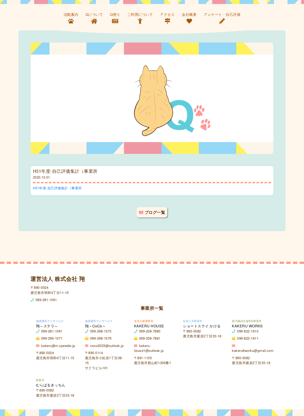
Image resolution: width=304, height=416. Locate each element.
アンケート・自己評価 (222, 14)
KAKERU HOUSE (149, 325)
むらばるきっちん (50, 384)
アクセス (167, 14)
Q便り (115, 14)
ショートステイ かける (202, 325)
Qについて (94, 14)
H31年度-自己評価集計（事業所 (57, 188)
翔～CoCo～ (95, 325)
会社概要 (189, 14)
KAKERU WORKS (247, 325)
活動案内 (71, 14)
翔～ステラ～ (47, 325)
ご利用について (140, 14)
